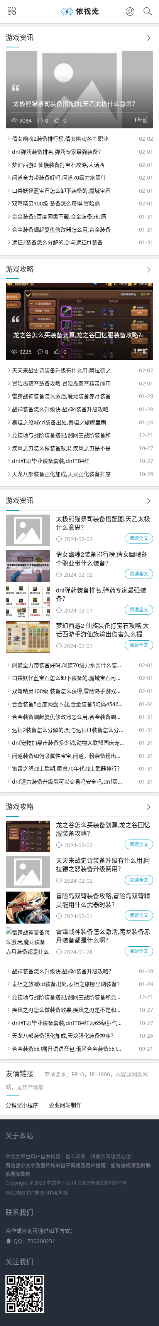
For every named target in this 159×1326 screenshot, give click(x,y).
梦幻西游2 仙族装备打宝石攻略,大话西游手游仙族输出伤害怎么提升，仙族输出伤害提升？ (102, 634)
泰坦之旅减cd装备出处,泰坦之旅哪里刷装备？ (67, 984)
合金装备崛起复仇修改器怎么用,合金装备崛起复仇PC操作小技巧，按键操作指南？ (68, 716)
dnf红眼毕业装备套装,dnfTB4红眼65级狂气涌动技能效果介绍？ (68, 1022)
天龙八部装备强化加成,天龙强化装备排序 (61, 474)
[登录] (130, 12)
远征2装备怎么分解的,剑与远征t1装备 (57, 242)
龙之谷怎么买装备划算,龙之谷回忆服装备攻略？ (103, 829)
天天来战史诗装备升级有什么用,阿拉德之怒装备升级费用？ (103, 864)
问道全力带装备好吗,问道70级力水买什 (59, 177)
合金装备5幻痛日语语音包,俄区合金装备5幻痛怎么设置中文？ (68, 1048)
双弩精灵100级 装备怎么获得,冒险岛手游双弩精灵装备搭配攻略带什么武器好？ (68, 691)
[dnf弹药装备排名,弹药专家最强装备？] (28, 615)
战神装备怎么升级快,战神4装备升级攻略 (60, 409)
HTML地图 (57, 1193)
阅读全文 (139, 538)
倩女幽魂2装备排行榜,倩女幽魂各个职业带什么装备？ (101, 558)
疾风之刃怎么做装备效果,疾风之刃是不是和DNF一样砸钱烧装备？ (68, 1009)
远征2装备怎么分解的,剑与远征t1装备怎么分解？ (68, 730)
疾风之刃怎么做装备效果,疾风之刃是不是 (61, 448)
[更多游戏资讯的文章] (148, 38)
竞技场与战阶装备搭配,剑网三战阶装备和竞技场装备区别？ (68, 997)
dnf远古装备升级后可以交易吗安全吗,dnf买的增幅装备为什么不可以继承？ (68, 781)
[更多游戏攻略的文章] (148, 269)
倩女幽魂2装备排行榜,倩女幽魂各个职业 (60, 138)
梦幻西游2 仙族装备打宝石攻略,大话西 (58, 164)
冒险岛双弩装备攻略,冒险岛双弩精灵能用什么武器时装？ (103, 900)
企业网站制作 (65, 1105)
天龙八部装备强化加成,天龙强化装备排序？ (64, 1035)
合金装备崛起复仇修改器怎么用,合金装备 (61, 229)
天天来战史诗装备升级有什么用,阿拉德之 (61, 370)
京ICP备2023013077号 (102, 1183)
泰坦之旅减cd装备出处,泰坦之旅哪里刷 (59, 422)
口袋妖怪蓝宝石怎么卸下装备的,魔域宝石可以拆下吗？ (68, 678)
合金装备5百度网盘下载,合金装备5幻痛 (59, 216)
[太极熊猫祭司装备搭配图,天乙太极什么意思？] (28, 544)
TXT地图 (35, 1193)
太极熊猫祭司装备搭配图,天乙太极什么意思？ (103, 523)
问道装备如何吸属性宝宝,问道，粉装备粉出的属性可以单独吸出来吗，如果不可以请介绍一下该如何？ (68, 755)
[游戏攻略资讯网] (79, 15)
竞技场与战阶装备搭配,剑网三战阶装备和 (61, 435)
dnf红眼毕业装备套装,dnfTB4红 (51, 460)
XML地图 (15, 1193)
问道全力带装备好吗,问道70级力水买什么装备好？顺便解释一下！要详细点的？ (68, 665)
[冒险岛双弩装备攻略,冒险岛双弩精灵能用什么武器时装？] (28, 921)
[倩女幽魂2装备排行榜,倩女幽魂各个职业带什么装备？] (28, 580)
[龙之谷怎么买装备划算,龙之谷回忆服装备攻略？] (28, 850)
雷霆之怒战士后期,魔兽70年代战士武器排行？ (67, 768)
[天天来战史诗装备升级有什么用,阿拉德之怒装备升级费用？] (28, 885)
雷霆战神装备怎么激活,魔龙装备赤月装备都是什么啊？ (103, 935)
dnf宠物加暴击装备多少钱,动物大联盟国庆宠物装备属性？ (68, 742)
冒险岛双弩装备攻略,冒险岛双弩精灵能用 (61, 383)
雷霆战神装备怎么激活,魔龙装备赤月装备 (61, 396)
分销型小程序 (22, 1105)
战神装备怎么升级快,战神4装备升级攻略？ (63, 971)
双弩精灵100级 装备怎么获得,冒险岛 (56, 203)
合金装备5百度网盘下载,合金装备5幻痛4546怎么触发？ (68, 704)
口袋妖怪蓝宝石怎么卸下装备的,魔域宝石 (61, 190)
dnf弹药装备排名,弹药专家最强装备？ (57, 151)
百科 (71, 1183)
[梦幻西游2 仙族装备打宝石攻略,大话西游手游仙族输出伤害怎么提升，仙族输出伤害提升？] (28, 651)
